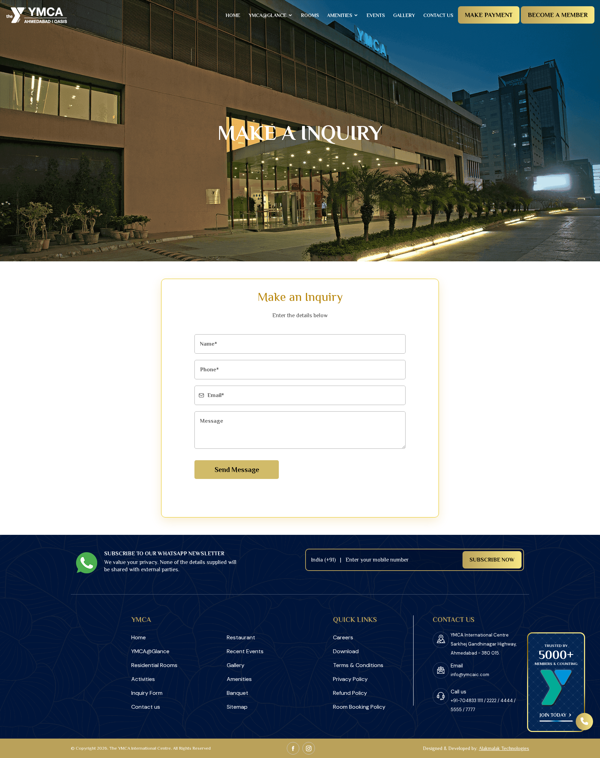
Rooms (310, 15)
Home (233, 15)
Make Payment (488, 14)
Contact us (438, 15)
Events (376, 15)
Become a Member (558, 14)
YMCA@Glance (268, 15)
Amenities (340, 15)
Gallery (404, 15)
